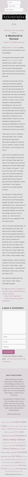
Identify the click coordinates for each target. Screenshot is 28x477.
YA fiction (20, 471)
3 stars (16, 422)
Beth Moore (12, 289)
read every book (10, 459)
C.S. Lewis (19, 432)
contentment (5, 442)
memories (4, 456)
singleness (18, 462)
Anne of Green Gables (21, 426)
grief (8, 445)
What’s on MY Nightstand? (12, 296)
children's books (8, 436)
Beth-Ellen (14, 429)
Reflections (21, 291)
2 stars (11, 422)
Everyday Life (9, 30)
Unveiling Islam (21, 468)
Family (14, 442)
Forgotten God (22, 442)
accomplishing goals (11, 426)
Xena (21, 474)
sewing (12, 462)
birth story (20, 429)
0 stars (3, 422)
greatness (5, 445)
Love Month (22, 452)
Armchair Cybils (5, 429)
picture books (24, 456)
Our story (16, 456)
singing (4, 293)
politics (3, 459)
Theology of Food (11, 468)
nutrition (9, 456)
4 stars (23, 422)
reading (16, 459)
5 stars (4, 426)
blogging (25, 429)
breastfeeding (11, 432)
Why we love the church (12, 471)
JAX (11, 445)
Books (6, 432)
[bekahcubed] (14, 17)
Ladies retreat (12, 291)
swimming (11, 293)
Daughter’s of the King (12, 47)
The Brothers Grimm (13, 465)
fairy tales (10, 442)
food (18, 442)
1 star (7, 422)
